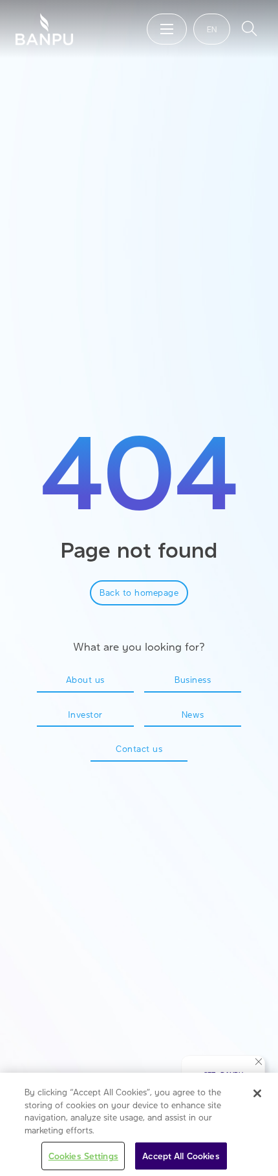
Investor (85, 714)
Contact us (139, 748)
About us (85, 679)
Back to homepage (139, 592)
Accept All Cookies (180, 1156)
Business (193, 679)
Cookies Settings (83, 1156)
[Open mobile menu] (166, 29)
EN (212, 29)
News (193, 714)
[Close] (257, 1093)
